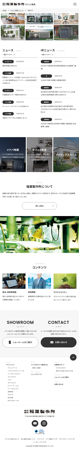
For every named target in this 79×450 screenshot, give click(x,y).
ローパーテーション (13, 386)
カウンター (11, 395)
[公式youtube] (35, 423)
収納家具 (10, 392)
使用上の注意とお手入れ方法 (64, 371)
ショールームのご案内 (61, 377)
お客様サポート (59, 365)
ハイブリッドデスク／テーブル (16, 371)
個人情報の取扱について (28, 439)
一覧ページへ (7, 54)
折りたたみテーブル (13, 401)
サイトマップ (40, 439)
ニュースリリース (36, 374)
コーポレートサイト (38, 442)
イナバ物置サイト (50, 439)
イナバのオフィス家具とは (39, 365)
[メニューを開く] (75, 4)
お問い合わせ (58, 384)
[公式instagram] (44, 423)
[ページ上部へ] (73, 357)
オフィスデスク (12, 377)
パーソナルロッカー (13, 389)
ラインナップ (10, 365)
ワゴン (9, 380)
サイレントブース (12, 368)
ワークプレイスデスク (14, 374)
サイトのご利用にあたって (12, 439)
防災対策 (10, 398)
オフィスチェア (12, 383)
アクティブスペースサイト (66, 439)
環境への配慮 (36, 368)
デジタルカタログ (61, 368)
